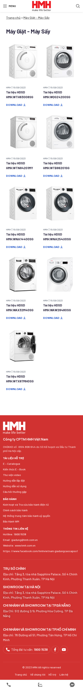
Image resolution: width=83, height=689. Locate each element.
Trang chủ (13, 17)
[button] (16, 105)
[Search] (78, 6)
